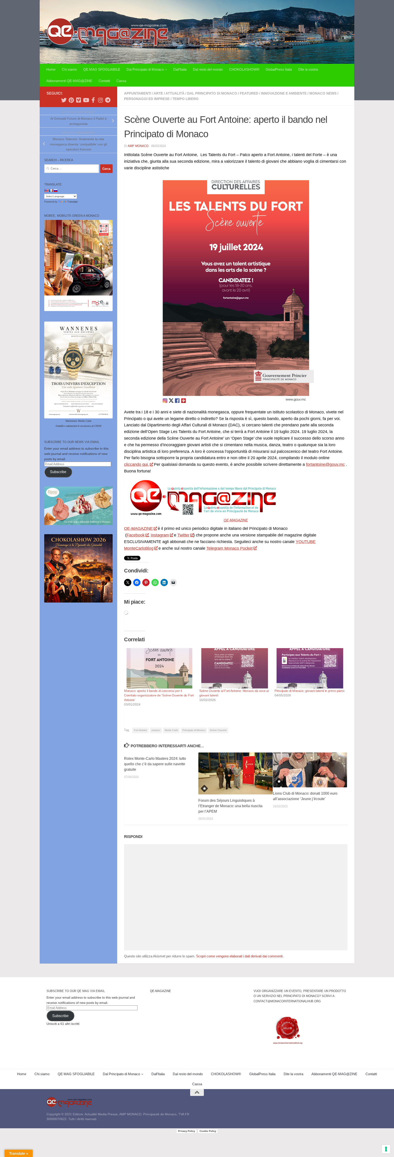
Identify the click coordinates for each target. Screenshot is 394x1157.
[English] (46, 190)
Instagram (160, 535)
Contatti (104, 81)
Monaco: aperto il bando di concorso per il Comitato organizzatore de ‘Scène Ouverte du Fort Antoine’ (159, 695)
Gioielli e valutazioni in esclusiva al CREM (78, 426)
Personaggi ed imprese (147, 99)
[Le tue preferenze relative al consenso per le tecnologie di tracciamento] (386, 1149)
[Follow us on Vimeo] (78, 100)
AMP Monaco (138, 146)
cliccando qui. (136, 464)
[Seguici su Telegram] (107, 100)
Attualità (175, 93)
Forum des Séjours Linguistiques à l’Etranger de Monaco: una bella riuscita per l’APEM (230, 806)
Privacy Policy (186, 1131)
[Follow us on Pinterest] (71, 100)
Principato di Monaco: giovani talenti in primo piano (309, 691)
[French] (51, 190)
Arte (158, 93)
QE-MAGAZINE (236, 520)
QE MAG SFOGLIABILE (101, 69)
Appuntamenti (137, 93)
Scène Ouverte (218, 730)
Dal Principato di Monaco (145, 69)
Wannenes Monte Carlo (78, 421)
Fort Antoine (140, 730)
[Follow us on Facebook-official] (93, 100)
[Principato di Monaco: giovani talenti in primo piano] (310, 668)
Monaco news (323, 93)
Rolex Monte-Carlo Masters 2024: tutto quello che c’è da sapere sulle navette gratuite (155, 764)
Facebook (136, 535)
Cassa (121, 81)
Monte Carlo (171, 730)
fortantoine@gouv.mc (325, 464)
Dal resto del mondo (208, 69)
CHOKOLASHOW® (244, 69)
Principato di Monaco (193, 730)
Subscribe (58, 472)
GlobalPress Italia (279, 69)
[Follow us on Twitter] (64, 100)
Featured (249, 93)
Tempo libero (185, 99)
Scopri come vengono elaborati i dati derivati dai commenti (239, 956)
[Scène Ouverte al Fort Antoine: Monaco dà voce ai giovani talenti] (234, 668)
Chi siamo (69, 69)
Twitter (183, 535)
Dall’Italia (180, 69)
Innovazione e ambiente (284, 93)
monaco (155, 730)
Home (50, 69)
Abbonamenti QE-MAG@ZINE (69, 81)
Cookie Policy (208, 1131)
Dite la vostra (308, 69)
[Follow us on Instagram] (100, 100)
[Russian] (55, 190)
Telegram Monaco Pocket (229, 548)
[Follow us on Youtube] (85, 100)
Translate (72, 201)
